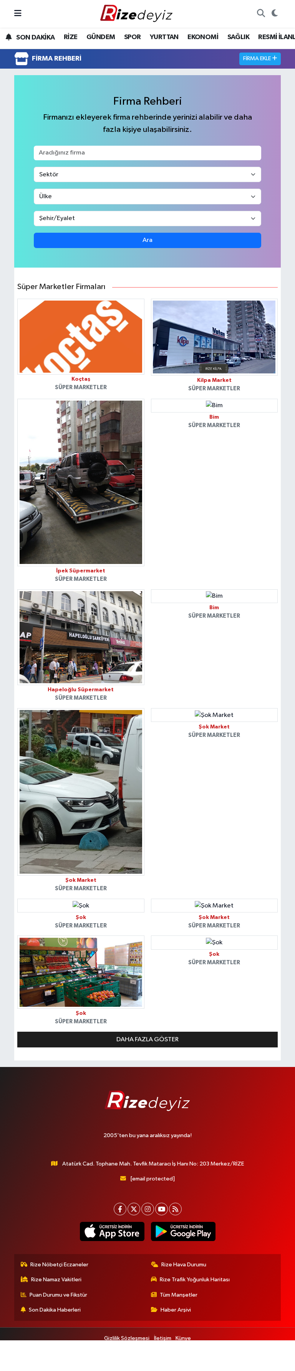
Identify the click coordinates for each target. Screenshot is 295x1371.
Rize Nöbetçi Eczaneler (59, 1264)
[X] (134, 1209)
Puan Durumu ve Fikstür (58, 1295)
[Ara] (261, 14)
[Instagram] (147, 1209)
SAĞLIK (238, 37)
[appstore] (112, 1231)
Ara (147, 240)
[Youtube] (161, 1209)
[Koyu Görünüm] (274, 14)
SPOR (132, 37)
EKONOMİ (202, 37)
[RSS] (175, 1209)
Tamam (267, 1361)
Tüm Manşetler (178, 1295)
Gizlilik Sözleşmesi (126, 1338)
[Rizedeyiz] (137, 13)
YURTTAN (164, 37)
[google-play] (183, 1231)
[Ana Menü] (18, 13)
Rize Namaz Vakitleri (56, 1279)
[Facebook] (120, 1209)
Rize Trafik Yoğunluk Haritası (195, 1279)
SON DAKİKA (35, 37)
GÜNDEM (100, 37)
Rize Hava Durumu (183, 1264)
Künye (183, 1338)
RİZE (71, 37)
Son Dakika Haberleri (55, 1310)
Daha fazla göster (147, 1039)
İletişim (162, 1338)
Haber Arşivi (176, 1310)
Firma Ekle (257, 58)
